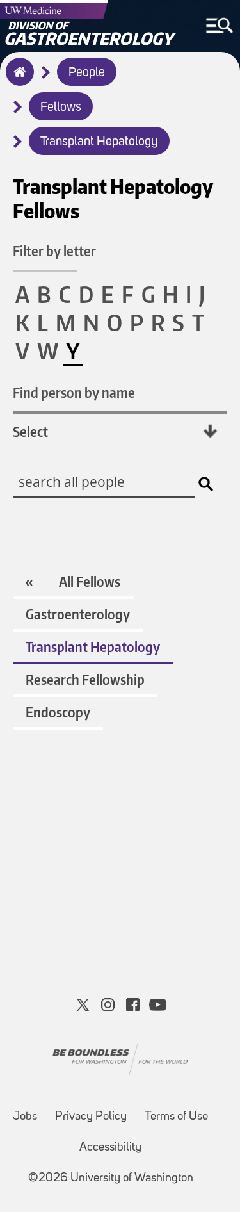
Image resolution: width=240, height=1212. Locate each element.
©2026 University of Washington (110, 1178)
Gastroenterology (78, 614)
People (86, 73)
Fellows (60, 107)
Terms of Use (176, 1117)
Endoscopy (58, 712)
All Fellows (89, 581)
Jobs (25, 1117)
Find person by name (74, 392)
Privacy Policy (91, 1117)
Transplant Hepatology (99, 142)
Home (17, 80)
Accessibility (110, 1148)
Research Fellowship (85, 679)
